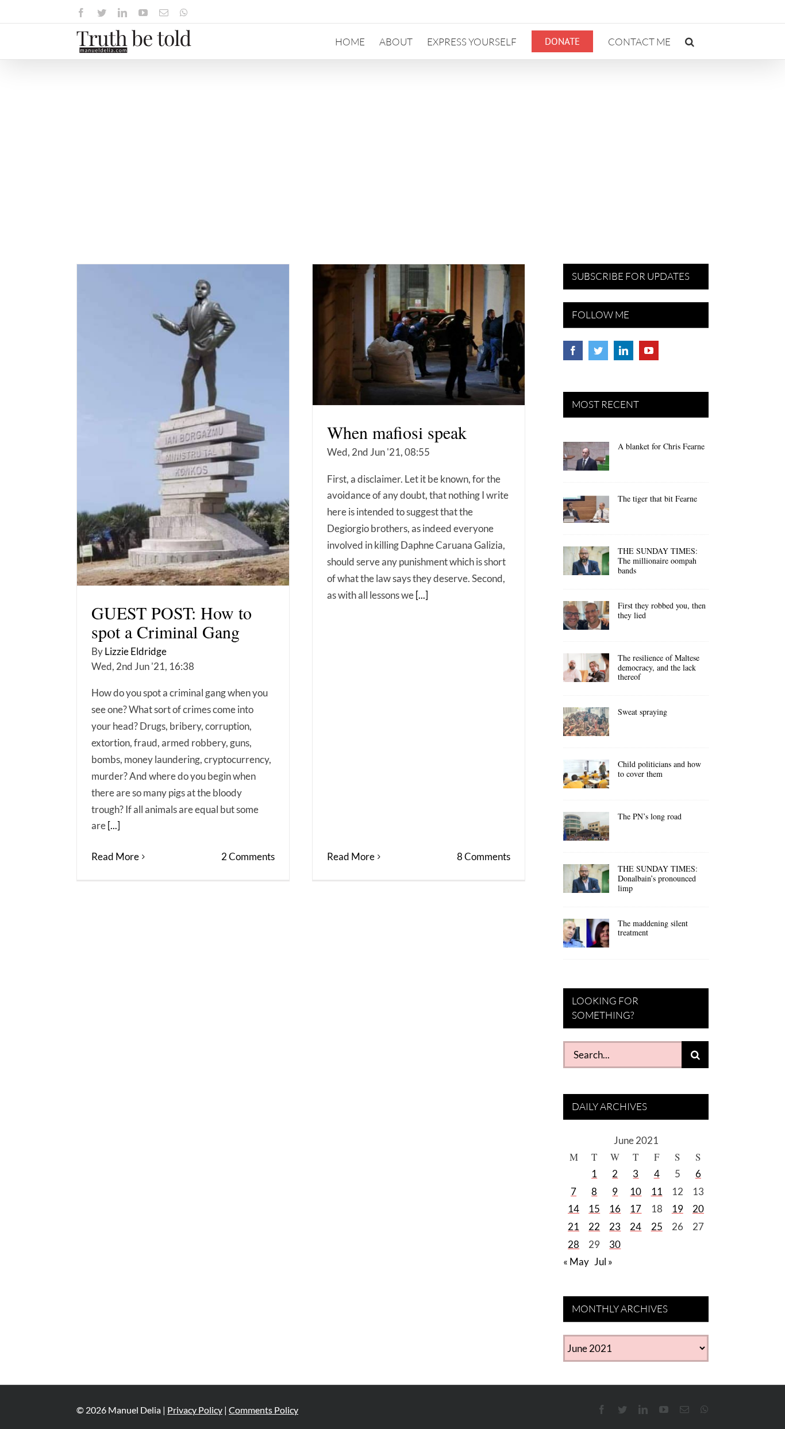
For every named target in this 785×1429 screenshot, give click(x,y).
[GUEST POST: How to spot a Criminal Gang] (183, 425)
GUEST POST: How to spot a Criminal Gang (171, 622)
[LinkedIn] (623, 350)
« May (576, 1261)
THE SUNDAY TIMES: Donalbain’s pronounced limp (658, 878)
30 (615, 1244)
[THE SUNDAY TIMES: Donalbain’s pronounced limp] (586, 882)
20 (698, 1209)
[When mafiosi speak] (419, 334)
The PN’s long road (650, 816)
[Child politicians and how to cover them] (586, 778)
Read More (115, 856)
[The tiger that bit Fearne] (586, 512)
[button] (689, 41)
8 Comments (483, 856)
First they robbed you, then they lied (662, 610)
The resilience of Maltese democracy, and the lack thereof (658, 667)
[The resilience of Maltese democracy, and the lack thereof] (586, 671)
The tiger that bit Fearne (657, 498)
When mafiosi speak (397, 432)
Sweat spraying (642, 711)
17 (635, 1209)
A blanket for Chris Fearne (661, 446)
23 (615, 1226)
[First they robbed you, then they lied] (586, 619)
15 (594, 1209)
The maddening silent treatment (653, 928)
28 (573, 1244)
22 (594, 1226)
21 (573, 1226)
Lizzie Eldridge (136, 651)
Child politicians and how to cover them (659, 768)
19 (677, 1209)
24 (635, 1226)
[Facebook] (573, 350)
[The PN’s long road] (586, 830)
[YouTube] (649, 350)
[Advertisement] (392, 146)
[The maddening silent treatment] (586, 937)
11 (657, 1191)
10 (635, 1191)
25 (657, 1226)
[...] (113, 825)
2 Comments (248, 856)
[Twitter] (598, 350)
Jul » (603, 1261)
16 (615, 1209)
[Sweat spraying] (586, 725)
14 (573, 1209)
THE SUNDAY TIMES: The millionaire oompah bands (658, 560)
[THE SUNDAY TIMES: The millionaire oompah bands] (586, 564)
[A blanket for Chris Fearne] (586, 460)
